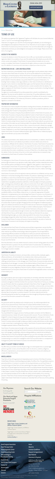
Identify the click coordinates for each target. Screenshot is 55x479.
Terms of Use (34, 475)
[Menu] (53, 2)
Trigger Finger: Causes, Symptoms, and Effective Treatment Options (17, 424)
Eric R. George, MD (7, 391)
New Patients (32, 454)
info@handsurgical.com (38, 468)
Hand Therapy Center (7, 447)
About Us (31, 447)
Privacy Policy (28, 475)
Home (3, 30)
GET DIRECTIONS (34, 473)
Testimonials (4, 460)
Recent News (5, 467)
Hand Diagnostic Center (8, 449)
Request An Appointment (36, 452)
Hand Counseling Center (8, 452)
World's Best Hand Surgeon (9, 462)
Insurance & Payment (35, 457)
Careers (3, 473)
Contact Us (4, 465)
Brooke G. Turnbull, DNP (9, 403)
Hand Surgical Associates (8, 444)
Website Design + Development (8, 477)
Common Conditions (34, 449)
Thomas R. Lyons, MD (8, 393)
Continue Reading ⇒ (12, 437)
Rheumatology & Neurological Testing (7, 455)
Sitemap (3, 470)
